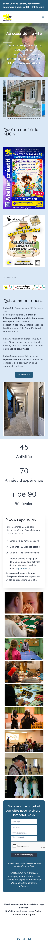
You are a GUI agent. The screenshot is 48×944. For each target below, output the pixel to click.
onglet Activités (23, 568)
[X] (24, 939)
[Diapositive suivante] (43, 98)
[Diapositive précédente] (5, 98)
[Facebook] (18, 939)
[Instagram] (29, 939)
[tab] (8, 118)
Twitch (38, 911)
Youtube (17, 914)
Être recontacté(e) (24, 855)
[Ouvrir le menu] (42, 17)
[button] (24, 603)
